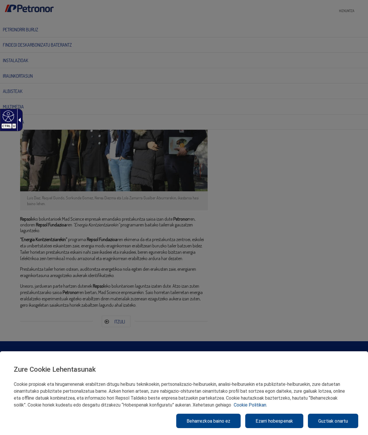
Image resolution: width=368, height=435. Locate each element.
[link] (7, 116)
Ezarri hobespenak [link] (274, 421)
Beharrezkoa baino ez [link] (208, 421)
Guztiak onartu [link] (333, 421)
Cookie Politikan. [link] (250, 405)
